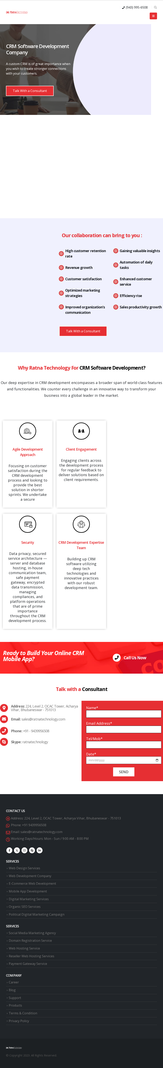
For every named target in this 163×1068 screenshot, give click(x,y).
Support (15, 998)
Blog (12, 990)
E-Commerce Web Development (32, 883)
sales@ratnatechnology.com (41, 832)
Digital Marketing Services (29, 899)
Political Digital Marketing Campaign (36, 914)
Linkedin (40, 850)
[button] (155, 7)
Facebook (9, 850)
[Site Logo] (17, 12)
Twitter (17, 850)
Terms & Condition (23, 1013)
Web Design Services (24, 868)
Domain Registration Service (30, 940)
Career (14, 982)
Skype (32, 850)
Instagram (24, 850)
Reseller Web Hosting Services (31, 956)
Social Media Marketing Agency (32, 933)
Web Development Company (30, 876)
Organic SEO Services (25, 906)
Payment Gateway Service (28, 963)
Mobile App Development (28, 891)
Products (15, 1005)
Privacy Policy (19, 1021)
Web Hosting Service (24, 948)
